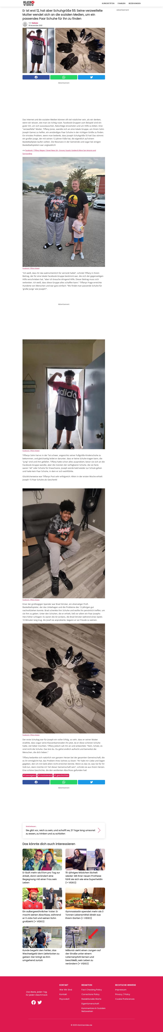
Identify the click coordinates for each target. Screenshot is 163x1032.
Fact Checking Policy (92, 989)
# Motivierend (45, 775)
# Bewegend (29, 775)
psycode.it (64, 999)
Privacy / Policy (122, 994)
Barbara (35, 23)
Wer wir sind (65, 989)
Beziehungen (134, 3)
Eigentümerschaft (90, 1003)
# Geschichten (61, 775)
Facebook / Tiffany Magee (31, 268)
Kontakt (63, 994)
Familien (121, 3)
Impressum (120, 989)
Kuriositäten (108, 3)
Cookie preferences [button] (125, 999)
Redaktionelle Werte (91, 999)
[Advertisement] (63, 99)
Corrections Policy (90, 994)
